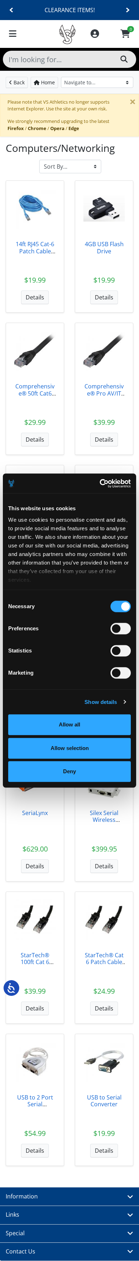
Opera (57, 128)
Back (18, 82)
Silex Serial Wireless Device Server (104, 819)
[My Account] (95, 34)
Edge (73, 128)
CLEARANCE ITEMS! (70, 10)
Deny (69, 771)
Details (35, 297)
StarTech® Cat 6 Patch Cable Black (104, 962)
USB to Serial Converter (104, 1100)
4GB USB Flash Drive (104, 247)
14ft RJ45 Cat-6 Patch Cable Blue (35, 251)
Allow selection (70, 748)
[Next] (127, 10)
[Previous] (11, 10)
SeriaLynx (35, 813)
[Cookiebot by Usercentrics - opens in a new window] (100, 483)
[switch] (120, 628)
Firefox (15, 128)
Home (47, 82)
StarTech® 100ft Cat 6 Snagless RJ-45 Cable (35, 965)
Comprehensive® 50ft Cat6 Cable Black (35, 393)
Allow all (69, 724)
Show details (100, 702)
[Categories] (12, 34)
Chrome (37, 128)
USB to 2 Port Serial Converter (35, 1104)
